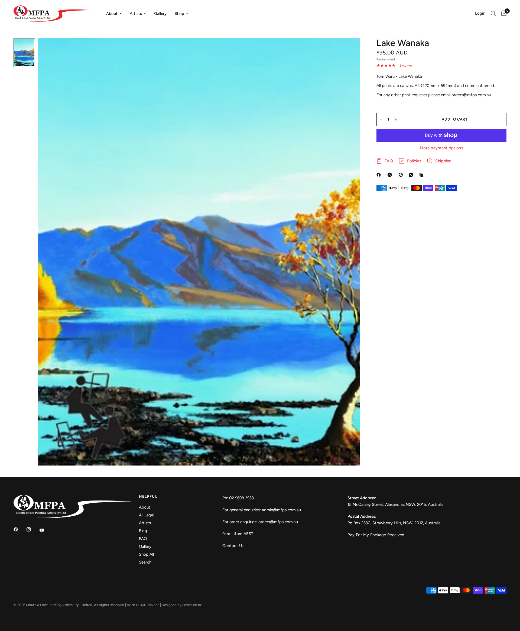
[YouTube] (45, 530)
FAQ (143, 538)
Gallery (160, 13)
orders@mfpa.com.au (278, 521)
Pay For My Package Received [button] (375, 535)
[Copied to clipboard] (422, 174)
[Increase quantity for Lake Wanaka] (396, 119)
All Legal (146, 515)
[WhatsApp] (412, 174)
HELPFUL (148, 497)
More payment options (441, 148)
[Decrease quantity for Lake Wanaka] (381, 119)
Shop (179, 13)
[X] (391, 174)
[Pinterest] (402, 174)
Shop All (146, 554)
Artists (136, 13)
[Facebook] (379, 174)
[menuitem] (114, 14)
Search (145, 562)
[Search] (493, 13)
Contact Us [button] (233, 545)
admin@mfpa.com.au (281, 509)
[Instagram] (32, 529)
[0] (502, 13)
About (112, 13)
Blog (143, 530)
